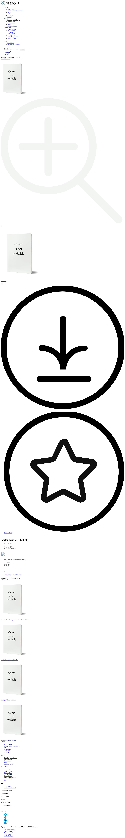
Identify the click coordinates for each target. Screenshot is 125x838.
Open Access (11, 23)
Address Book (11, 32)
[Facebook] (5, 815)
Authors (6, 18)
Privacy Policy (8, 831)
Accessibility (7, 834)
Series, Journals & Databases (15, 10)
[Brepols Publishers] (10, 5)
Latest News (10, 43)
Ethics (9, 24)
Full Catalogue (11, 9)
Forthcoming (10, 14)
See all (3, 579)
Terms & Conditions (9, 832)
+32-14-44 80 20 (6, 805)
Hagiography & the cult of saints (13, 574)
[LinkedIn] (5, 824)
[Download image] (62, 408)
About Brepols (11, 35)
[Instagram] (5, 821)
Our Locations (11, 33)
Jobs (8, 40)
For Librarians (11, 30)
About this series (5, 59)
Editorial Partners (12, 26)
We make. (9, 829)
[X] (5, 818)
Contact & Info (8, 27)
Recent (9, 12)
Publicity (9, 17)
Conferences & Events (13, 44)
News (5, 41)
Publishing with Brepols (13, 20)
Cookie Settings (8, 836)
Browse (6, 7)
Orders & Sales (11, 29)
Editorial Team (11, 21)
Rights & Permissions (13, 36)
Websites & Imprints (12, 38)
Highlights (10, 15)
